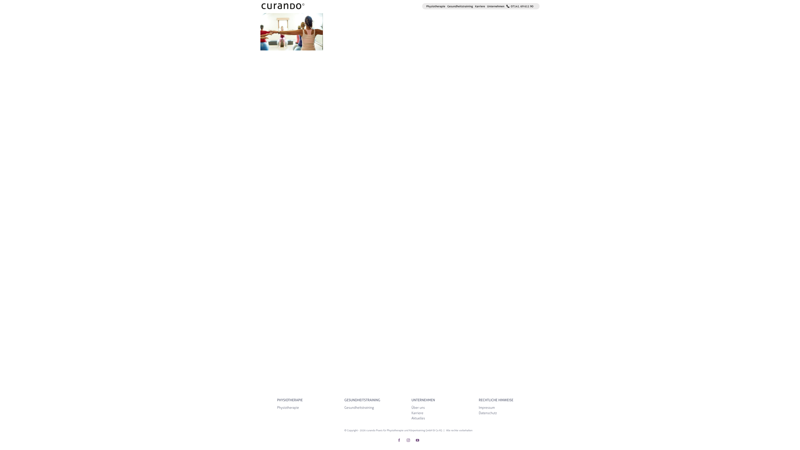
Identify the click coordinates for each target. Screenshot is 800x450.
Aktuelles (418, 418)
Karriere (417, 413)
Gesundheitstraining (359, 407)
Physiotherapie (288, 407)
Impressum (487, 407)
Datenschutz (488, 413)
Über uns (418, 407)
